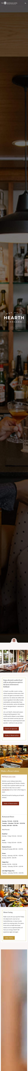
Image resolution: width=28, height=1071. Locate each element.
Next (25, 662)
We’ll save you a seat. (9, 777)
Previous (2, 662)
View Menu (9, 938)
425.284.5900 (5, 790)
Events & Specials (11, 729)
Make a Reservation (12, 735)
